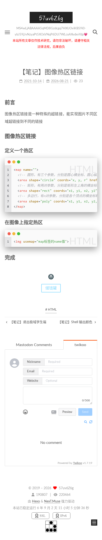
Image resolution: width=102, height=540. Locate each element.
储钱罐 (51, 288)
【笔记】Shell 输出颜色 (75, 322)
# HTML (51, 309)
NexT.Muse (52, 501)
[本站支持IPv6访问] (61, 516)
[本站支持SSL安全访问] (40, 516)
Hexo (36, 501)
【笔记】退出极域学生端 (27, 322)
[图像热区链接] (94, 136)
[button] (7, 32)
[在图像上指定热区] (94, 222)
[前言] (94, 102)
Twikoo (77, 463)
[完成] (94, 257)
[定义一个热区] (94, 150)
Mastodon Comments (34, 345)
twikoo (80, 345)
